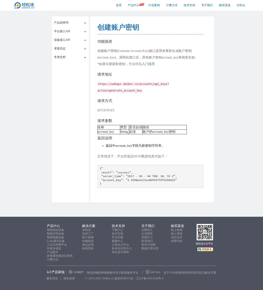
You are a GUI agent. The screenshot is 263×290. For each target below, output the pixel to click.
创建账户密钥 (118, 27)
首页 (119, 5)
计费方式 (172, 5)
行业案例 (154, 5)
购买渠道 (225, 5)
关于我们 (207, 5)
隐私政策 (69, 278)
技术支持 (189, 5)
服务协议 (52, 278)
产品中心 (133, 5)
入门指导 (148, 64)
